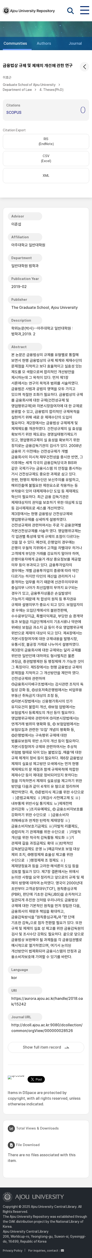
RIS (46, 141)
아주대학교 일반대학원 (28, 245)
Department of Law (17, 90)
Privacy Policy (12, 1250)
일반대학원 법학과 (25, 266)
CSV (46, 158)
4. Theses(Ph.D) (51, 90)
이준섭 (16, 224)
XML (46, 175)
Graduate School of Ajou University (29, 85)
